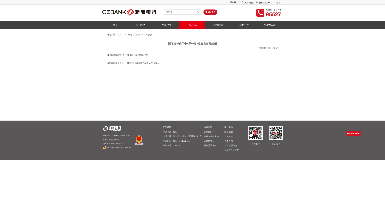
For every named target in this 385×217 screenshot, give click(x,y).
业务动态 (147, 34)
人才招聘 (247, 2)
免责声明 (228, 141)
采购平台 (234, 2)
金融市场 (218, 25)
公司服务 (141, 25)
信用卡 (138, 34)
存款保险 (208, 132)
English (277, 2)
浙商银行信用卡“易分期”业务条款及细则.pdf (127, 55)
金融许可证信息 (231, 150)
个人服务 (192, 25)
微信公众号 (263, 2)
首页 (115, 25)
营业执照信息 (230, 145)
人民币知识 (209, 141)
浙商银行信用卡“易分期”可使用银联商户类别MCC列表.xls (133, 63)
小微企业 (166, 25)
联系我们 (228, 132)
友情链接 (228, 136)
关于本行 (244, 25)
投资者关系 (269, 25)
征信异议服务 (210, 145)
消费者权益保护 (211, 136)
